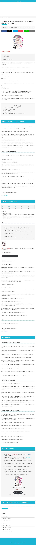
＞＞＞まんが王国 (4, 195)
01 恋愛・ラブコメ (5, 24)
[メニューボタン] (1, 1)
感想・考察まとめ (7, 110)
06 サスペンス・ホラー (7, 527)
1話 (2, 206)
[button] (4, 31)
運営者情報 (23, 542)
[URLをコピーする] (32, 31)
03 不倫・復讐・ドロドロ (7, 520)
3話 (15, 206)
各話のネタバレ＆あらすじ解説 (9, 109)
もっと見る (19, 105)
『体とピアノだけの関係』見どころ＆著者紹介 (12, 107)
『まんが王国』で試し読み (8, 112)
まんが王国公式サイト (18, 492)
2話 (9, 206)
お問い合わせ (19, 542)
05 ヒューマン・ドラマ (7, 525)
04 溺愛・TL (5, 523)
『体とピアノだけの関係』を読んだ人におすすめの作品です (14, 113)
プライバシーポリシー (14, 542)
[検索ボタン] (35, 1)
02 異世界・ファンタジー (7, 518)
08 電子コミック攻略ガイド (7, 531)
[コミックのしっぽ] (18, 1)
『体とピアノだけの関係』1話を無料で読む (10, 256)
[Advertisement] (18, 9)
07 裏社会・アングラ (6, 529)
